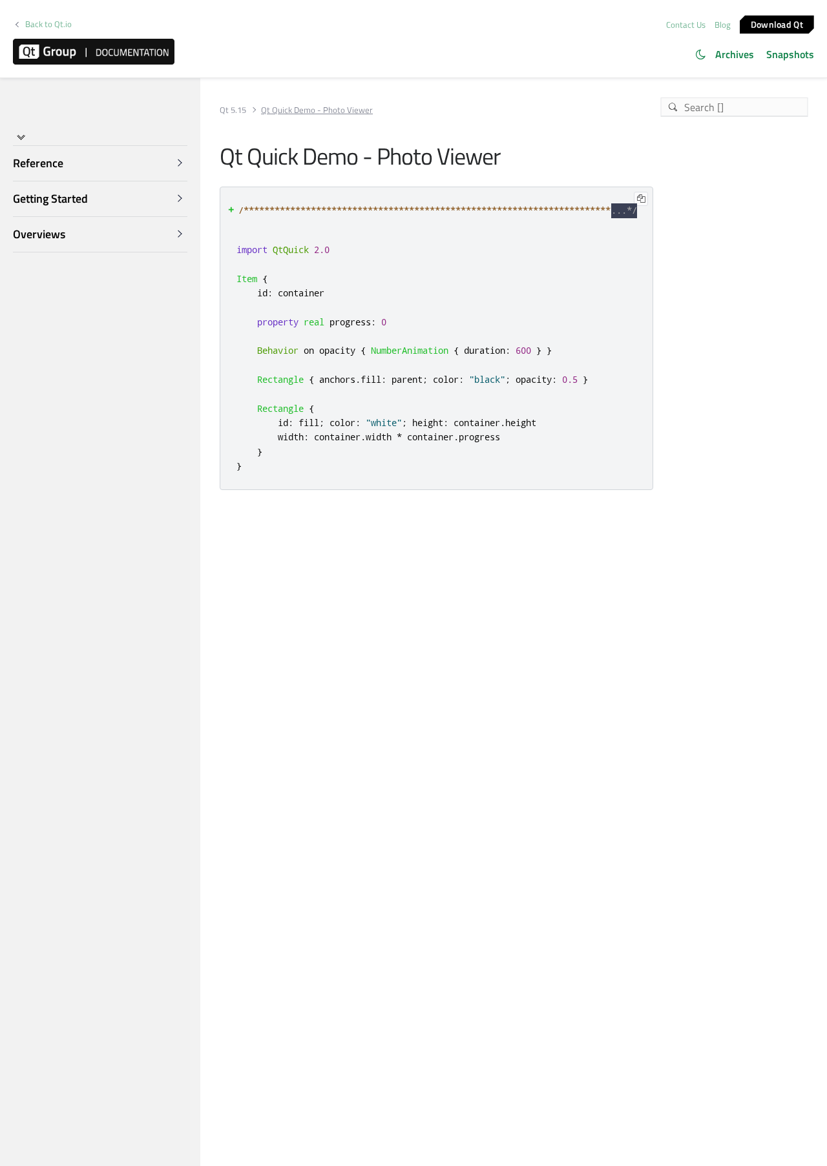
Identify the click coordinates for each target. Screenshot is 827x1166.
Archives (734, 54)
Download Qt (777, 23)
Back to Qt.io (48, 24)
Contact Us (686, 24)
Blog (723, 24)
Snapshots (790, 54)
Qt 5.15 (233, 110)
